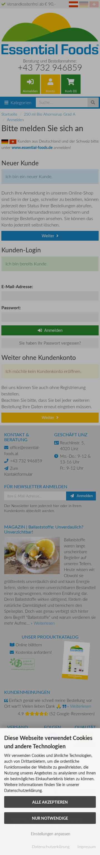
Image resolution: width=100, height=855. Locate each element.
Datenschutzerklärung (50, 846)
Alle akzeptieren (50, 802)
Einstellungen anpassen (50, 833)
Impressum (87, 846)
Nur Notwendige (50, 818)
